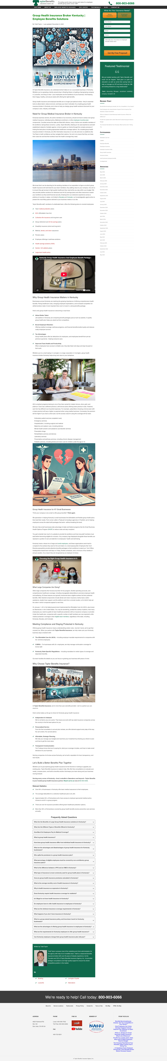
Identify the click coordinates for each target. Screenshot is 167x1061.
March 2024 (103, 219)
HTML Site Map (117, 1006)
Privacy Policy (80, 1006)
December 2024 (104, 207)
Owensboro (71, 983)
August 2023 (103, 231)
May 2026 (102, 172)
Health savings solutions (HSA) (45, 244)
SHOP (50, 529)
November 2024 (104, 210)
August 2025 (103, 198)
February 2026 (103, 180)
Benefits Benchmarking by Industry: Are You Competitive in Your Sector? (117, 106)
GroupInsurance (110, 15)
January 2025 (103, 204)
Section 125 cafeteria (41, 248)
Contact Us (115, 7)
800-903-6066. (83, 781)
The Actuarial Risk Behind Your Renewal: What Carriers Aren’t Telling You (123, 1044)
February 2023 (103, 243)
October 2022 (103, 246)
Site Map (108, 1006)
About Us (47, 7)
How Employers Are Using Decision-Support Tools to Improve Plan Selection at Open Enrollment (123, 1028)
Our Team (37, 7)
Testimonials (96, 7)
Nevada (61, 197)
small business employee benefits (108, 158)
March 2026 (103, 177)
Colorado (70, 197)
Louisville (41, 983)
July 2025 (102, 201)
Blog (106, 7)
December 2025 (104, 186)
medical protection (44, 209)
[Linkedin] (35, 972)
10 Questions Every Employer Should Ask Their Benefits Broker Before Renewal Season (123, 1049)
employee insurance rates (106, 149)
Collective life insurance (42, 217)
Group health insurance (105, 152)
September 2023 (104, 228)
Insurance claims (104, 155)
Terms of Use (99, 1006)
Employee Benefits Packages (65, 7)
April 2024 (102, 216)
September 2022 (104, 249)
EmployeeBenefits (124, 15)
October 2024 (103, 213)
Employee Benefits (104, 143)
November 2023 (104, 222)
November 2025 (104, 189)
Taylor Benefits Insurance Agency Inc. (84, 1058)
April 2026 (102, 175)
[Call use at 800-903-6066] (110, 3)
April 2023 (102, 240)
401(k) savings (53, 222)
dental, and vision (46, 231)
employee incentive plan (81, 120)
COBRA (102, 140)
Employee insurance (105, 146)
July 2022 (102, 252)
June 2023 (102, 234)
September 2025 (104, 195)
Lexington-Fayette (73, 978)
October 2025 (103, 192)
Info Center (83, 7)
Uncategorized (103, 161)
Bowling (40, 978)
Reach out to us (69, 781)
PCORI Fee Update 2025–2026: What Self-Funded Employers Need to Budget (123, 1039)
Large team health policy (42, 252)
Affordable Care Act (104, 137)
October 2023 (103, 225)
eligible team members (62, 617)
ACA (36, 213)
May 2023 (102, 237)
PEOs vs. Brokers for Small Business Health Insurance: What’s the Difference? (123, 1034)
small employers (63, 543)
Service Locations (58, 1006)
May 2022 (102, 254)
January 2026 (103, 183)
